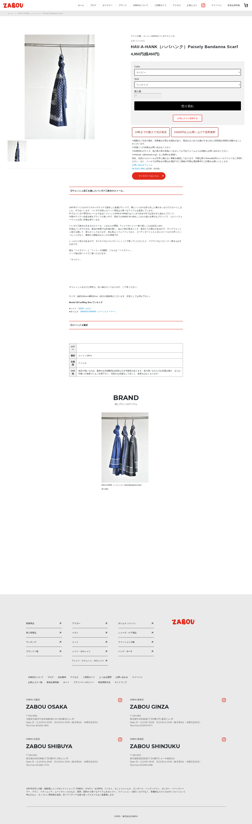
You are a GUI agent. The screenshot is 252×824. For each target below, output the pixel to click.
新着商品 (30, 623)
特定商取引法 (104, 682)
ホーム (81, 5)
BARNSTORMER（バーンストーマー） (98, 311)
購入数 (137, 91)
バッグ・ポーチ (125, 651)
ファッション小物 (126, 642)
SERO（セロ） (86, 308)
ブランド (123, 5)
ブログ (93, 5)
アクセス (177, 5)
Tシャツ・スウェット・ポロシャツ (88, 660)
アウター (76, 623)
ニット (75, 642)
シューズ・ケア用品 (127, 632)
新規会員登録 (234, 5)
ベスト (75, 632)
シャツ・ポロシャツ (81, 651)
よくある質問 (105, 677)
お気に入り (192, 5)
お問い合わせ (122, 677)
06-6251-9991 (138, 168)
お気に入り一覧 (35, 682)
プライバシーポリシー (84, 682)
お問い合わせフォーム (142, 165)
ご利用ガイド (160, 5)
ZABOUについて (140, 5)
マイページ (216, 5)
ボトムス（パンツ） (127, 623)
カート (66, 682)
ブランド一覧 (32, 651)
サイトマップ (121, 682)
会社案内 (62, 677)
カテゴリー (107, 5)
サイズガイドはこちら (149, 176)
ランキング (31, 642)
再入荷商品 (31, 632)
